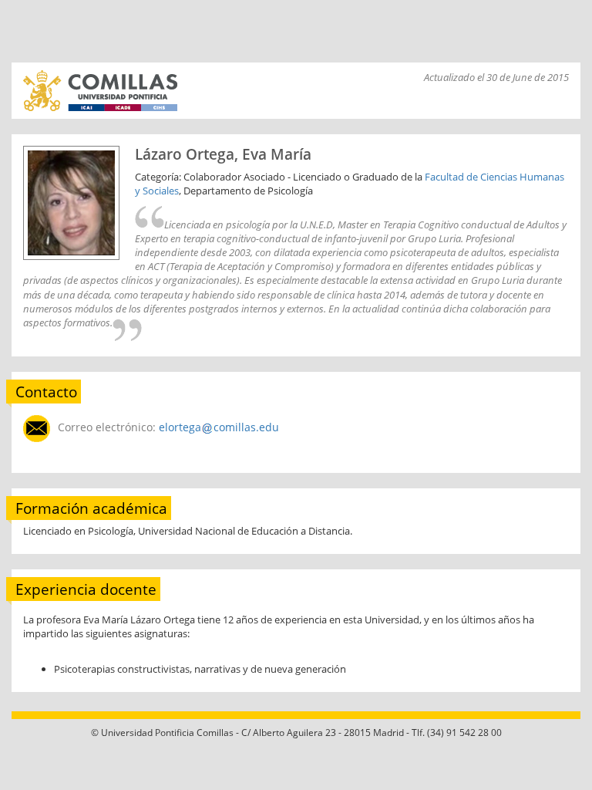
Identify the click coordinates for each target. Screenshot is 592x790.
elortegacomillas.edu (219, 427)
